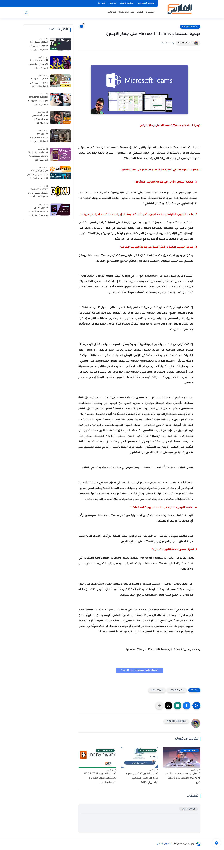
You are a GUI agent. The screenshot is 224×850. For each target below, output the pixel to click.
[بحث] (26, 12)
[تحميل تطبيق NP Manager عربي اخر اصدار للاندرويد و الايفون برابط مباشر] (60, 44)
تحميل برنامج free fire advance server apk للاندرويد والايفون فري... (182, 778)
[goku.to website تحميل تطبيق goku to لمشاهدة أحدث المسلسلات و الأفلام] (60, 191)
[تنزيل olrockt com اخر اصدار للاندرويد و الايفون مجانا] (60, 62)
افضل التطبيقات (190, 27)
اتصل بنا (101, 3)
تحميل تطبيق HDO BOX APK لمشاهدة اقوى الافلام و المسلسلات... (100, 778)
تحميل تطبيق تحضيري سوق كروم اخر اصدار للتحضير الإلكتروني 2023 (142, 778)
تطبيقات (150, 12)
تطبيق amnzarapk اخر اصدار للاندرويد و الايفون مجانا (38, 101)
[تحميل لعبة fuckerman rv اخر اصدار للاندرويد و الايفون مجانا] (60, 135)
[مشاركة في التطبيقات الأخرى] (159, 705)
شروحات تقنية (126, 12)
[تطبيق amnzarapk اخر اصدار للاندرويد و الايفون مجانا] (60, 99)
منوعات (112, 12)
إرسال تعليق (188, 809)
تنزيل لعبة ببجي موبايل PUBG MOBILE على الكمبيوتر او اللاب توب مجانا (39, 120)
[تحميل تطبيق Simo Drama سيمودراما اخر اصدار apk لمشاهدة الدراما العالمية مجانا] (60, 154)
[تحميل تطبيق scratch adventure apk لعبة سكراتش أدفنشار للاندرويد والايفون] (60, 209)
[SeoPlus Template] (198, 844)
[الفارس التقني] (180, 9)
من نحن (112, 3)
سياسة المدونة (127, 3)
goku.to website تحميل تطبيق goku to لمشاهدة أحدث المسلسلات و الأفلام (38, 193)
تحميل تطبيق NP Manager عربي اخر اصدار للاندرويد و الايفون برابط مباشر (38, 46)
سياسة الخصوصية (146, 3)
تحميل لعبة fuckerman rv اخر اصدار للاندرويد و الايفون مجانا (39, 138)
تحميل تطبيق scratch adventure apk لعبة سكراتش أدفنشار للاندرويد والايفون (38, 212)
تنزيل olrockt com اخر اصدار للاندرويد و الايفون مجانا (38, 64)
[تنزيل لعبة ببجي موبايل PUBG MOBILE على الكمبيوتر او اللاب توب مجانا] (60, 117)
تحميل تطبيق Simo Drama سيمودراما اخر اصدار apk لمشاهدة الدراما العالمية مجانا (38, 157)
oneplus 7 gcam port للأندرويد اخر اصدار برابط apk (39, 83)
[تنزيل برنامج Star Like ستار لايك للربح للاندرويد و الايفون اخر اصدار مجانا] (60, 172)
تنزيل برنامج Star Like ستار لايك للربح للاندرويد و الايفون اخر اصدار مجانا (37, 175)
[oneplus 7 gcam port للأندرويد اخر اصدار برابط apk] (60, 80)
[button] (186, 705)
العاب (140, 12)
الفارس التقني (164, 844)
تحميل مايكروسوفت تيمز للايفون (139, 670)
